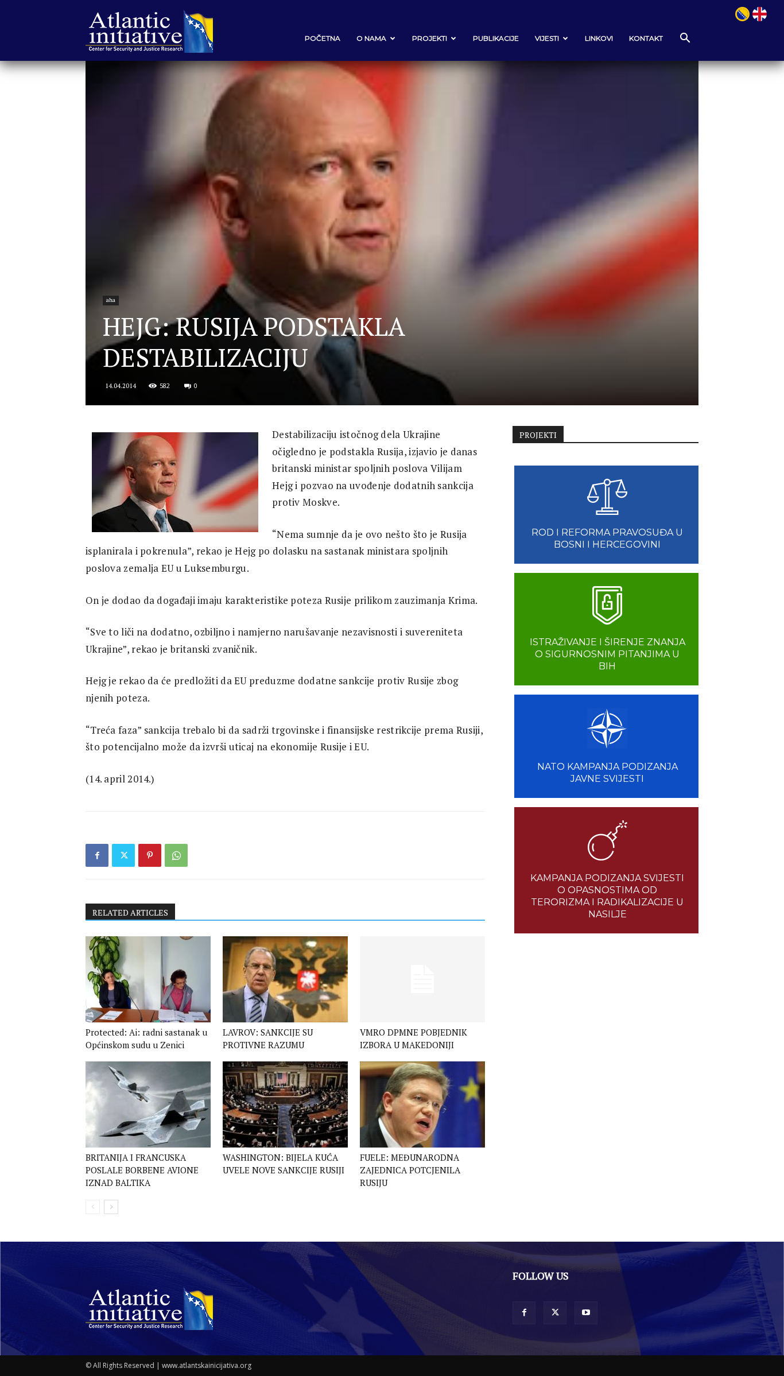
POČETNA (322, 38)
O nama (371, 38)
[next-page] (111, 1207)
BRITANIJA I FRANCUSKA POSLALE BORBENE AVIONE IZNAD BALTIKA (142, 1170)
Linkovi (599, 38)
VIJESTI (547, 38)
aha (110, 300)
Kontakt (646, 38)
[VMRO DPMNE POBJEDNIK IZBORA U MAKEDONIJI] (422, 979)
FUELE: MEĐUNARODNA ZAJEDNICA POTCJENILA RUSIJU (410, 1170)
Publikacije (496, 38)
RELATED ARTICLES (130, 912)
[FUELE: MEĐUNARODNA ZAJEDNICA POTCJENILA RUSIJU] (422, 1104)
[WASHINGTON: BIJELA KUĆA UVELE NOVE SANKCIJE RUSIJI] (285, 1104)
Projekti (429, 38)
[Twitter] (123, 855)
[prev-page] (93, 1207)
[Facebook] (97, 855)
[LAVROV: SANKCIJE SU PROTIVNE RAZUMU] (285, 979)
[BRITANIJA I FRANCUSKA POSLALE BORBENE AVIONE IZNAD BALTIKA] (148, 1104)
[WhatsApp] (176, 855)
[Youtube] (586, 1312)
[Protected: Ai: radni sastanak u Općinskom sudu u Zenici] (148, 979)
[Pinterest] (149, 855)
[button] (684, 38)
